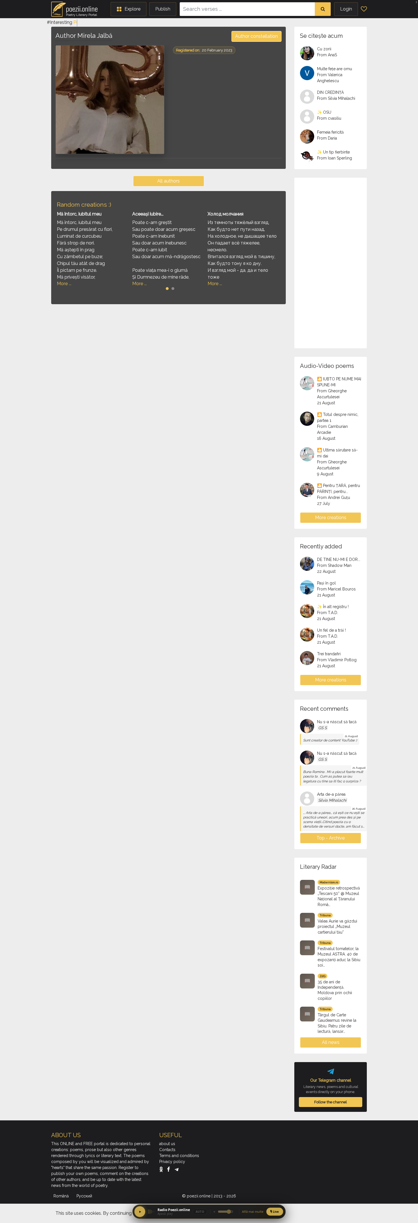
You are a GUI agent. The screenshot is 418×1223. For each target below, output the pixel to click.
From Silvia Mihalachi (336, 98)
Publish (162, 9)
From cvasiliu (329, 118)
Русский (84, 1196)
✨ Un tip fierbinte (333, 152)
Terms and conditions (179, 1155)
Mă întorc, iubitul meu (79, 214)
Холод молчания (225, 214)
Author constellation (256, 36)
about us (167, 1143)
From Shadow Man (334, 565)
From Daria (327, 138)
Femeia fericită (330, 132)
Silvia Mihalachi (332, 800)
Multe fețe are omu (334, 69)
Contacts (167, 1149)
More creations (330, 517)
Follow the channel (330, 1102)
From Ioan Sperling (334, 158)
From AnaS (327, 55)
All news (331, 1042)
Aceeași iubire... (148, 214)
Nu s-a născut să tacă (337, 722)
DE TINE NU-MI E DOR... (338, 559)
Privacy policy (172, 1161)
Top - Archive (330, 838)
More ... (64, 283)
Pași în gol (326, 583)
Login (346, 9)
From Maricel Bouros (336, 589)
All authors (168, 181)
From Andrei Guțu (333, 497)
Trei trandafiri (329, 654)
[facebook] (170, 1169)
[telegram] (176, 1169)
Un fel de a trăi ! (331, 630)
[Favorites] (364, 9)
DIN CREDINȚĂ (330, 92)
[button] (128, 9)
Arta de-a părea (331, 794)
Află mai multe (252, 1211)
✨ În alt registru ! (333, 606)
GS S (322, 727)
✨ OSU (324, 112)
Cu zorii (324, 49)
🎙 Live (274, 1211)
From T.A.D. (327, 612)
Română (61, 1196)
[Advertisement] (168, 348)
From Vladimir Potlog (337, 660)
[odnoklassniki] (162, 1169)
